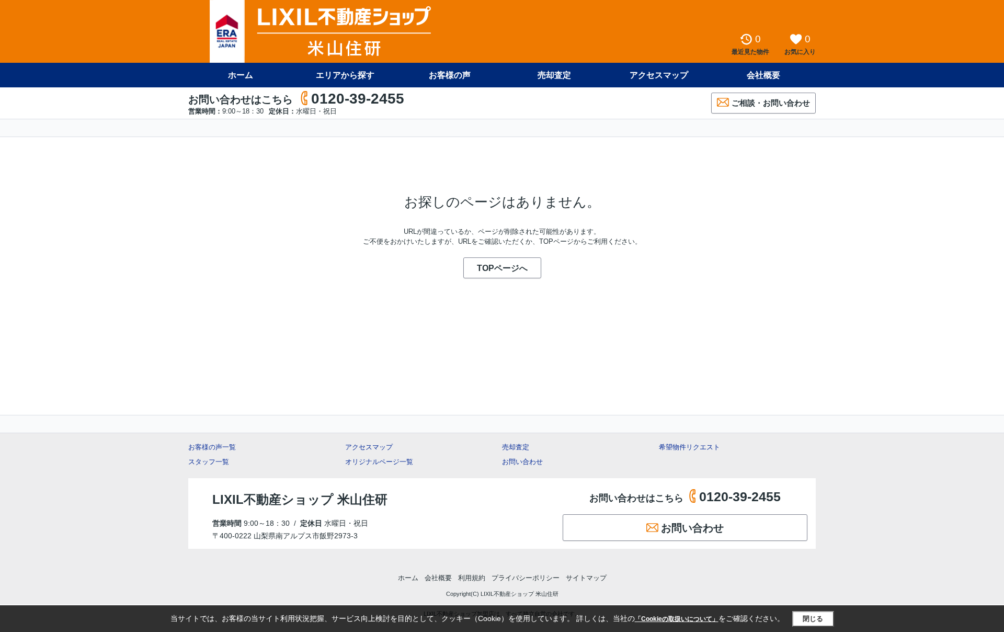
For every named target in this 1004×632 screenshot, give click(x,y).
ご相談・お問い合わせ (771, 102)
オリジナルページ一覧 (379, 462)
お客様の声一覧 (212, 447)
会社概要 (763, 75)
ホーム (240, 75)
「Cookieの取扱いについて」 (676, 619)
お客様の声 (450, 75)
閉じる (813, 619)
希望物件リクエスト (689, 447)
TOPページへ (502, 268)
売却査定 (554, 75)
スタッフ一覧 (208, 462)
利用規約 (471, 578)
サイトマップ (586, 578)
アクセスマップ (369, 447)
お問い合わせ (522, 462)
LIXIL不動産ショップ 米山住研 (299, 499)
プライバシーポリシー (526, 578)
